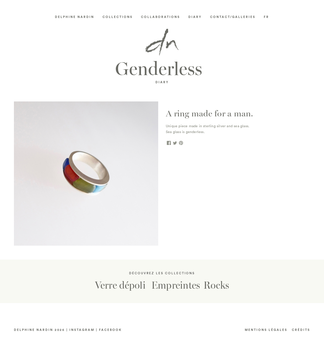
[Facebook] (169, 143)
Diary (195, 16)
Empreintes (175, 285)
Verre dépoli (120, 285)
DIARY (162, 82)
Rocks (216, 285)
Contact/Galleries (232, 16)
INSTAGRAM (81, 329)
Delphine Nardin (74, 16)
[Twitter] (175, 143)
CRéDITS (301, 329)
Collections (118, 16)
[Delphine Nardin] (162, 44)
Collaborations (160, 16)
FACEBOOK (110, 329)
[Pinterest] (181, 143)
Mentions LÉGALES (266, 329)
